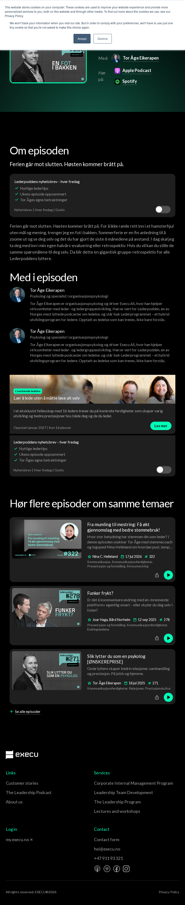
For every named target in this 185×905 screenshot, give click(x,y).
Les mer (160, 426)
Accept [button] (82, 38)
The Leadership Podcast (29, 792)
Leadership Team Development (123, 792)
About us (14, 801)
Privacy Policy (169, 892)
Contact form (106, 839)
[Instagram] (126, 868)
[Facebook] (116, 868)
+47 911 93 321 (108, 858)
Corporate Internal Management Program (133, 783)
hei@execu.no (107, 848)
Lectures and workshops (117, 811)
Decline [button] (103, 38)
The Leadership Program (117, 801)
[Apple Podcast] (97, 868)
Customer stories (22, 783)
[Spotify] (107, 868)
